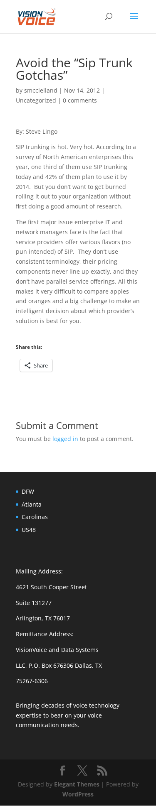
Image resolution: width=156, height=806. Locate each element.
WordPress (78, 794)
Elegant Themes (76, 784)
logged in (65, 439)
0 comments (80, 100)
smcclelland (40, 90)
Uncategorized (36, 100)
